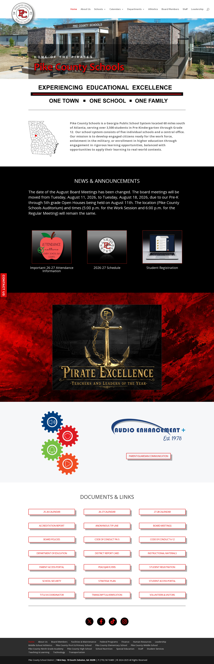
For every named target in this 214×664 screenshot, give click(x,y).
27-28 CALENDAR (162, 511)
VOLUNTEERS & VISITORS (162, 594)
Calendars (115, 9)
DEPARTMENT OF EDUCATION (52, 553)
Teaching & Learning (38, 652)
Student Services (155, 648)
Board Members (170, 9)
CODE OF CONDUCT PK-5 (107, 539)
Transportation (77, 652)
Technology (59, 652)
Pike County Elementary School (111, 645)
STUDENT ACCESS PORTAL (162, 581)
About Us (86, 9)
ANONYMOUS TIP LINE (106, 525)
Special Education (125, 648)
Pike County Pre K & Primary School (74, 645)
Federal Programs (109, 641)
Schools (98, 9)
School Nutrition (104, 648)
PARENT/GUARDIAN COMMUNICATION (148, 456)
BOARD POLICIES (51, 539)
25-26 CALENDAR (51, 511)
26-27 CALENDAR (107, 511)
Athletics (153, 9)
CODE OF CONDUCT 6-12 (162, 539)
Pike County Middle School (144, 645)
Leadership (197, 9)
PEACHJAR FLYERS (107, 567)
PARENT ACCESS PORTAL (51, 567)
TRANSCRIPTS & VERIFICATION (107, 594)
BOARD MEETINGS (162, 525)
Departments (134, 9)
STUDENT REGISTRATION (162, 567)
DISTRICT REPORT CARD (107, 553)
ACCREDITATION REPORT (51, 525)
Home (73, 9)
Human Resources (142, 641)
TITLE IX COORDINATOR (52, 594)
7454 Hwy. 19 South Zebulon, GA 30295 (75, 660)
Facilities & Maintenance (83, 641)
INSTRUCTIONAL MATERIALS (162, 553)
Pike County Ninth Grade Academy (45, 648)
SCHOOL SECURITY (51, 581)
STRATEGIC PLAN (107, 581)
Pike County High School (79, 648)
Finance (125, 641)
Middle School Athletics (40, 645)
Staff (185, 9)
